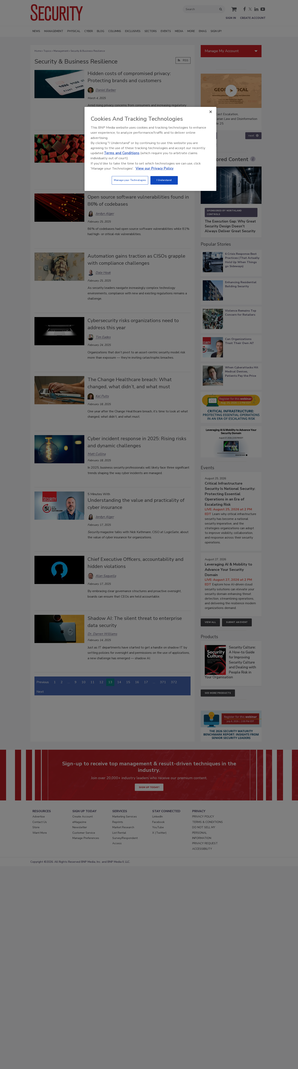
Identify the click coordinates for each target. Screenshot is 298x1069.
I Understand (164, 180)
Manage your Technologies (130, 180)
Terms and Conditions (121, 153)
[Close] (210, 111)
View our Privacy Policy (155, 168)
